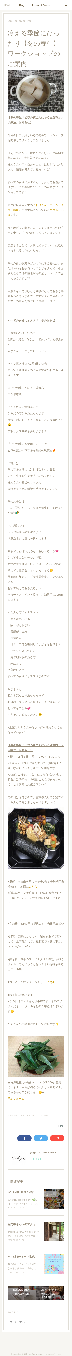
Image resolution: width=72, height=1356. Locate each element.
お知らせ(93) (13, 1115)
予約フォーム (16, 1098)
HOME (7, 5)
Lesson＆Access (41, 5)
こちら (33, 886)
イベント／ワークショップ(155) (34, 1115)
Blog (21, 5)
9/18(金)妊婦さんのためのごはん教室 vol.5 (35, 1192)
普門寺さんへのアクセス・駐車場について (34, 1224)
